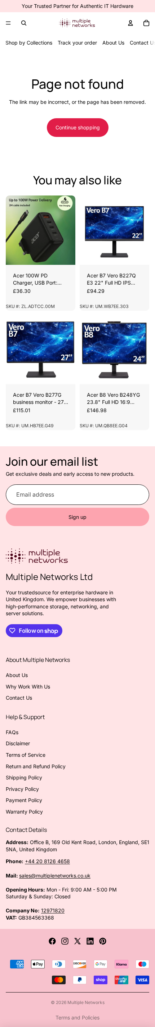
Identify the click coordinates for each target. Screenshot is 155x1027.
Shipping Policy (24, 777)
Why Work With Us (28, 686)
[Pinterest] (102, 941)
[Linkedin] (90, 941)
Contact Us (19, 698)
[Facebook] (52, 941)
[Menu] (8, 23)
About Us (113, 43)
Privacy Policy (22, 789)
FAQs (12, 732)
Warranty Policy (24, 812)
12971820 (53, 910)
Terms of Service (25, 755)
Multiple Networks (86, 1002)
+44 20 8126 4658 (47, 861)
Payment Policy (24, 800)
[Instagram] (65, 941)
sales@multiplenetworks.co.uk (54, 875)
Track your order (77, 43)
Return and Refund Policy (36, 766)
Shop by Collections (28, 43)
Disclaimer (18, 743)
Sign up (77, 517)
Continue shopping (78, 127)
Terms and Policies (77, 1017)
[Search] (24, 23)
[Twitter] (77, 941)
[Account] (130, 23)
